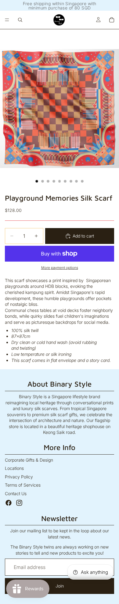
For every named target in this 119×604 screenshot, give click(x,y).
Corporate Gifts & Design (29, 460)
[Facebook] (8, 502)
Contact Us (16, 493)
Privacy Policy (19, 476)
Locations (14, 468)
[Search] (20, 20)
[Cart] (111, 20)
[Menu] (7, 20)
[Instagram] (19, 502)
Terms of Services (23, 485)
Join (60, 585)
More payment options (59, 268)
